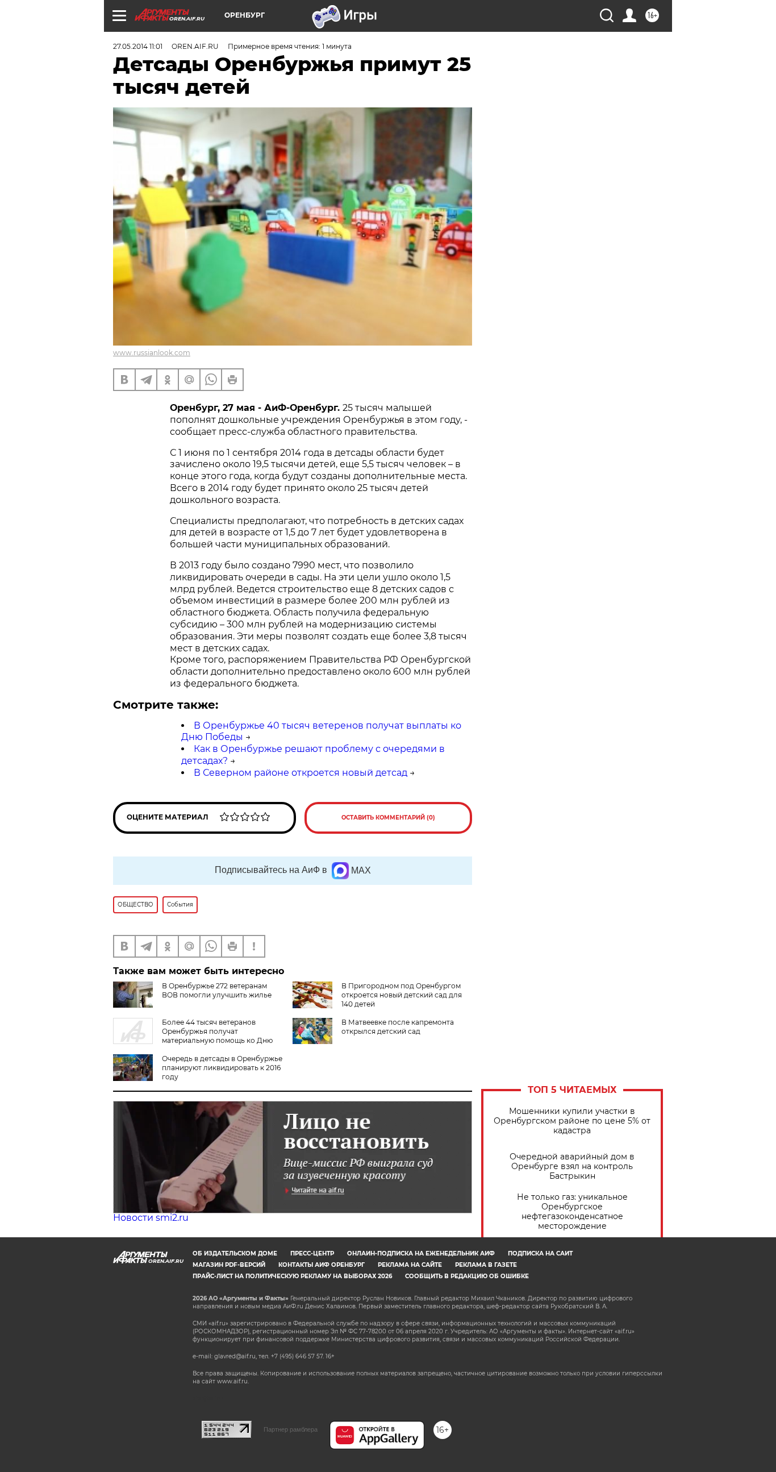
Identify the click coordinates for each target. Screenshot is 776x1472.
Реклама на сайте (410, 1265)
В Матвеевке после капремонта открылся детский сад (397, 1027)
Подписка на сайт (540, 1253)
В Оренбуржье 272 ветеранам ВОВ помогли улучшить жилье (217, 990)
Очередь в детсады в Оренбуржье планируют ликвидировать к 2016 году (222, 1067)
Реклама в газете (486, 1265)
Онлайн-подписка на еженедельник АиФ (421, 1253)
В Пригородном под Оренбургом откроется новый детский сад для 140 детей (401, 995)
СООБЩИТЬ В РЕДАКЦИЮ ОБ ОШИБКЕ (467, 1276)
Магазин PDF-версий (229, 1265)
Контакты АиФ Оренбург (321, 1265)
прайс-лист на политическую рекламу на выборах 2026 (292, 1276)
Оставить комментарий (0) (388, 817)
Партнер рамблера (291, 1429)
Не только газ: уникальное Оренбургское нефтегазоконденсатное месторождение (572, 1211)
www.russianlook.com (151, 352)
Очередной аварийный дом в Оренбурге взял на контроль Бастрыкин (572, 1166)
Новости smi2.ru (151, 1217)
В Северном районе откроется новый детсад (300, 772)
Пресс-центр (312, 1253)
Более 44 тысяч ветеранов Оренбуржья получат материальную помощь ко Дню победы (193, 1036)
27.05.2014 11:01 (137, 46)
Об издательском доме (235, 1253)
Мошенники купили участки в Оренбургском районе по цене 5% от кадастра (572, 1121)
